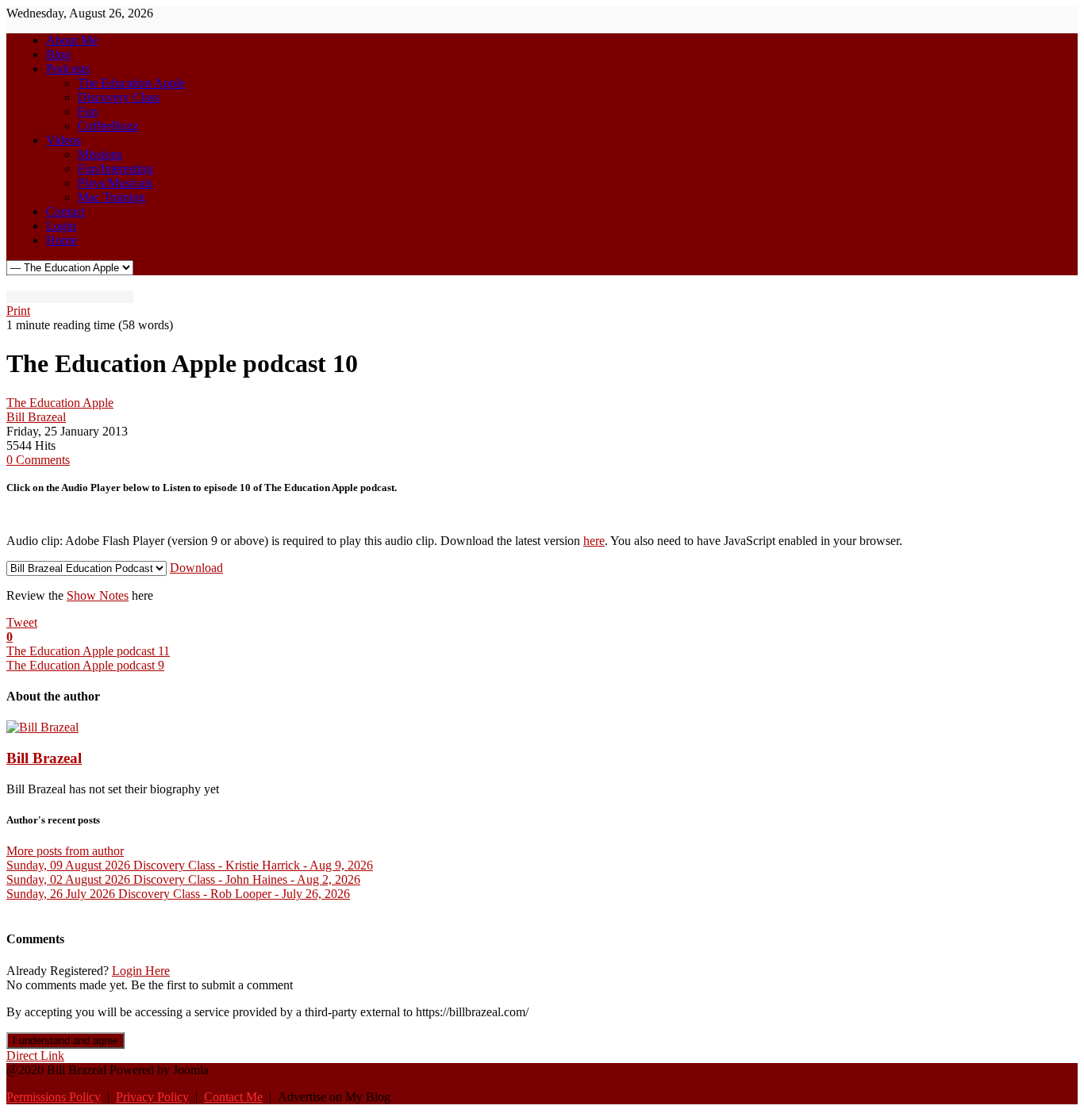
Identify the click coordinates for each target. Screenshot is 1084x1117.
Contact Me (233, 1097)
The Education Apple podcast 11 (88, 651)
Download (196, 567)
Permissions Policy (53, 1097)
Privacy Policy (152, 1097)
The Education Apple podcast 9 (85, 665)
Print (18, 310)
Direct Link (35, 1055)
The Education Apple (59, 402)
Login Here (141, 970)
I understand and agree (65, 1040)
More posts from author (65, 851)
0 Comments (38, 459)
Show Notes (98, 595)
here (594, 540)
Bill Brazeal (36, 417)
